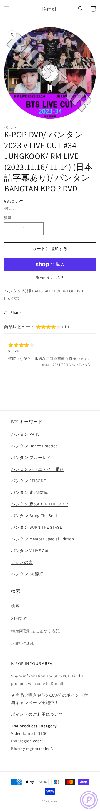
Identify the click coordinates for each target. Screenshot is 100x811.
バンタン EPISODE (28, 480)
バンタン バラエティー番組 (37, 469)
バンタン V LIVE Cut (30, 550)
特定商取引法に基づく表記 (35, 630)
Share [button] (16, 312)
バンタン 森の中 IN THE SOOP (39, 504)
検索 (15, 605)
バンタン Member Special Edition (42, 538)
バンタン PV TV (25, 434)
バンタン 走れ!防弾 (29, 492)
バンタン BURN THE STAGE (36, 527)
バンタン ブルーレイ (31, 457)
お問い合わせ (23, 643)
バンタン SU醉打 (27, 573)
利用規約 (19, 618)
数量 (8, 217)
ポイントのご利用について (37, 714)
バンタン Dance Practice (34, 445)
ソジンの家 (22, 562)
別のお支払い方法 (50, 278)
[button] (7, 9)
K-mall (54, 801)
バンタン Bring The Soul (34, 515)
